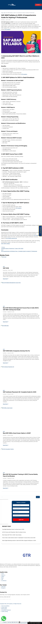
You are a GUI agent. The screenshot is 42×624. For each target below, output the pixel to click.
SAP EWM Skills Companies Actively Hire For (16, 351)
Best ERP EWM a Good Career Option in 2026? (17, 433)
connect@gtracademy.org (5, 599)
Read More (5, 278)
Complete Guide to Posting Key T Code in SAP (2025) (12, 248)
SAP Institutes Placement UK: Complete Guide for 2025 (19, 392)
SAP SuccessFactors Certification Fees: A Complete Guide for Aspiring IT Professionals (19, 251)
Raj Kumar (5, 270)
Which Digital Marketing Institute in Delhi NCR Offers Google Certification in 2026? (19, 540)
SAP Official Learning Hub (11, 238)
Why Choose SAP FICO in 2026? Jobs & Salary (11, 534)
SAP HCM (6, 268)
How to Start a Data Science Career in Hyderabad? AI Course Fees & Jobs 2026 (18, 537)
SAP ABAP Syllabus (5, 243)
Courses (38, 4)
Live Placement (40, 230)
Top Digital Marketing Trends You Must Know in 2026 (13, 529)
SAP (4, 266)
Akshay (3, 19)
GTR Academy (7, 29)
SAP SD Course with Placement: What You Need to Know (14, 532)
